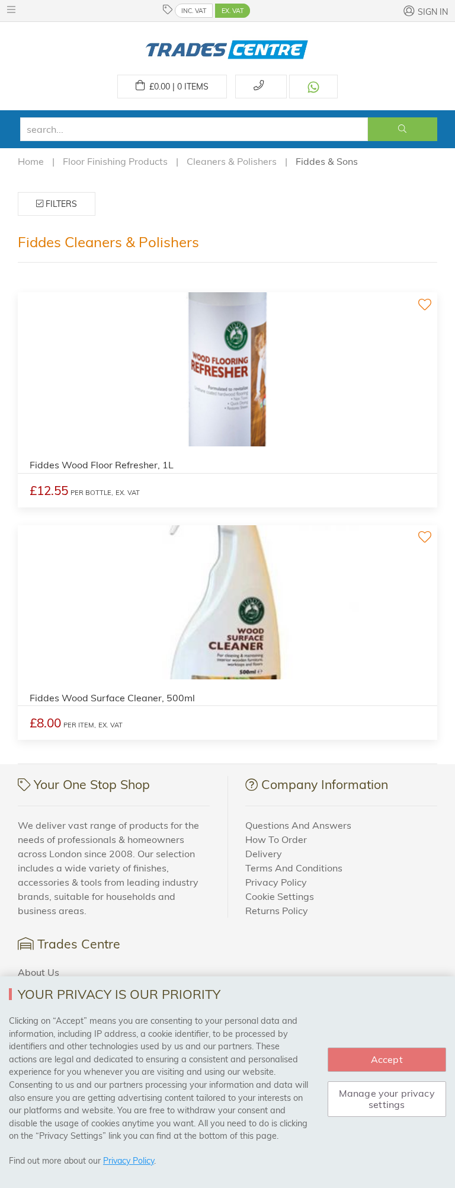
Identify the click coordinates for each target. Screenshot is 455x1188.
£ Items (177, 86)
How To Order (276, 839)
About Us (38, 972)
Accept (387, 1059)
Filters (60, 204)
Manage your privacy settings (387, 1098)
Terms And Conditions (293, 868)
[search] (194, 129)
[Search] (402, 129)
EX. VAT (232, 11)
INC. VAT (193, 11)
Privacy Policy (276, 882)
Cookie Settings (279, 896)
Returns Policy (276, 910)
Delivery (263, 854)
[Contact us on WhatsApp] (313, 86)
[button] (14, 9)
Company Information (324, 784)
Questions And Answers (298, 825)
